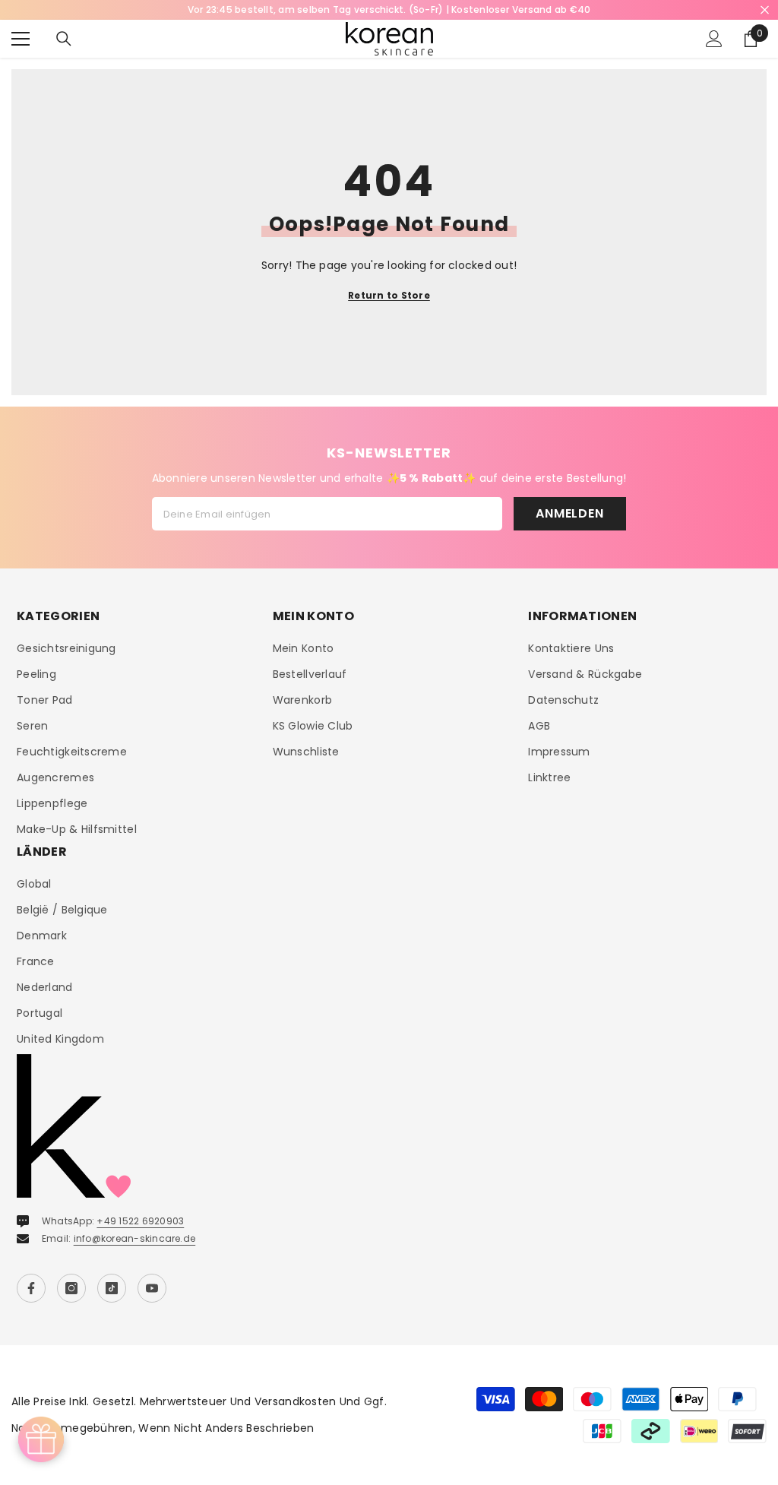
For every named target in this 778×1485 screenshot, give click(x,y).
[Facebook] (31, 1288)
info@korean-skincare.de (135, 1238)
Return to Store (389, 295)
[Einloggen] (714, 38)
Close (764, 10)
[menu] (20, 39)
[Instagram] (71, 1288)
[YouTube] (152, 1288)
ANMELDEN (569, 513)
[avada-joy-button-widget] (41, 1439)
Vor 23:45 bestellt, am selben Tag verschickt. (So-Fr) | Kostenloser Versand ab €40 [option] (389, 9)
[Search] (64, 39)
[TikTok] (111, 1288)
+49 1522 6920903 (140, 1220)
